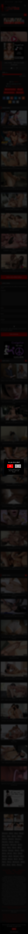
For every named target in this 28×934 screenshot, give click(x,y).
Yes (10, 466)
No (18, 466)
